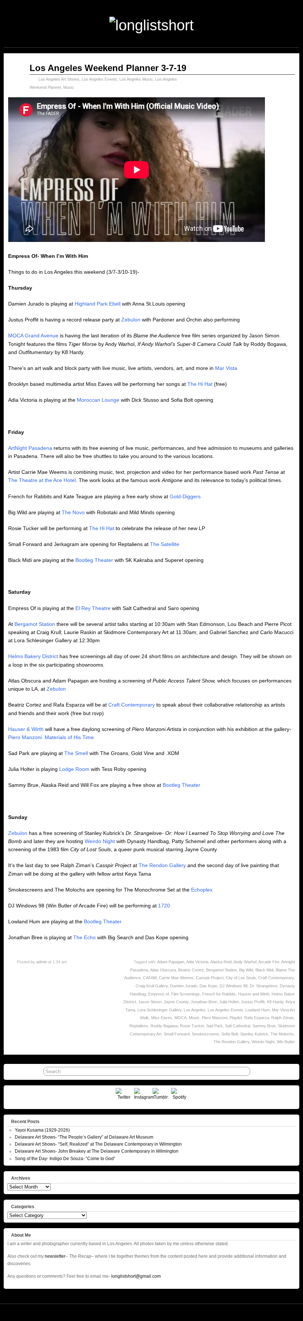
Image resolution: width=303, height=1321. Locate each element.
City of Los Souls (241, 977)
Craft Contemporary (131, 705)
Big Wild (246, 970)
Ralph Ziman (282, 1017)
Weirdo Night (100, 841)
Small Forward (177, 1034)
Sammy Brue (264, 1026)
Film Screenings (185, 994)
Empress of (158, 994)
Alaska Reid (221, 962)
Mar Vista (226, 368)
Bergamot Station (34, 624)
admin (41, 962)
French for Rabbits (219, 994)
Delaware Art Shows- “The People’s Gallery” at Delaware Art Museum (84, 1137)
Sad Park (214, 1026)
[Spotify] (179, 1096)
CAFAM (150, 977)
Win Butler (286, 1041)
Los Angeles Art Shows (58, 79)
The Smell (76, 753)
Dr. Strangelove (264, 986)
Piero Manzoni (214, 1017)
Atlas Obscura (163, 970)
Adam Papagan (170, 962)
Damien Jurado (183, 986)
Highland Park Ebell (97, 304)
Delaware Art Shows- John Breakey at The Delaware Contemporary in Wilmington (96, 1151)
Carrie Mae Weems (176, 977)
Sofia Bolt (229, 1034)
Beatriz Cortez (191, 970)
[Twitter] (124, 1096)
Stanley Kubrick (254, 1034)
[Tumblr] (161, 1096)
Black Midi (264, 970)
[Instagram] (142, 1096)
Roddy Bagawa (164, 1026)
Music (68, 87)
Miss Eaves (161, 1017)
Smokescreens (205, 1034)
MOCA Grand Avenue (33, 335)
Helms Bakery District (33, 656)
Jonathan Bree (204, 1002)
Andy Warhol (245, 962)
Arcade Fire (268, 962)
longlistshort (162, 1312)
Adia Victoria (197, 962)
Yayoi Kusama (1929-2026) (42, 1130)
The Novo (73, 512)
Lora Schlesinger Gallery (159, 1010)
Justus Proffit (253, 1002)
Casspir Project (210, 977)
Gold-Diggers (185, 496)
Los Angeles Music (136, 79)
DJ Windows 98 (233, 986)
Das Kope (208, 986)
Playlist (235, 1017)
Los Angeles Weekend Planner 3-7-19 (108, 68)
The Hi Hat (199, 384)
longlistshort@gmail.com (136, 1276)
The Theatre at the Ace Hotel (42, 480)
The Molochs (282, 1034)
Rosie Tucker (192, 1026)
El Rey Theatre (92, 608)
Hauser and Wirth (253, 994)
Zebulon (130, 320)
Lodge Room (74, 769)
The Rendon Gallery (162, 865)
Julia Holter (229, 1002)
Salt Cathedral (237, 1026)
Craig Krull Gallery (152, 986)
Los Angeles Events (99, 79)
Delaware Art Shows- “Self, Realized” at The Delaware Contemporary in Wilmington (98, 1144)
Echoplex (201, 890)
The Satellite (164, 544)
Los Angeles (194, 1010)
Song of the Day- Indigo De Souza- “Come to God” (65, 1158)
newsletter (55, 1256)
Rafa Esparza (256, 1017)
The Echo (84, 937)
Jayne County (176, 1002)
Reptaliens (138, 1026)
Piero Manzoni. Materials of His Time (51, 737)
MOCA (180, 1017)
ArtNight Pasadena (30, 448)
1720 (164, 906)
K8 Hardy (275, 1002)
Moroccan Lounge (98, 400)
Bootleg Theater (94, 560)
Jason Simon (149, 1002)
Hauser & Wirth (26, 729)
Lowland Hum (257, 1010)
